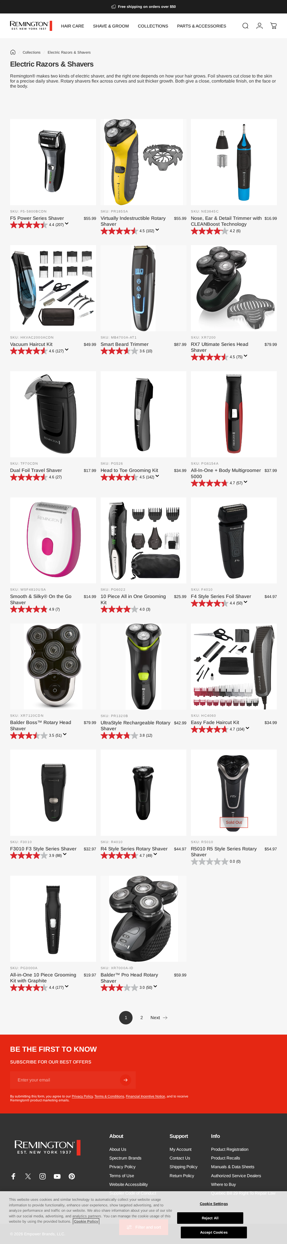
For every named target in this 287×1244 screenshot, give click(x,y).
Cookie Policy (86, 1221)
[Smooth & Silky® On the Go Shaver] (53, 540)
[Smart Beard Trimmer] (144, 288)
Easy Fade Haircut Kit (215, 722)
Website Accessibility (128, 1184)
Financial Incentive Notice (145, 1096)
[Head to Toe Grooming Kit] (144, 414)
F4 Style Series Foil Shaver (221, 596)
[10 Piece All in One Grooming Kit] (144, 540)
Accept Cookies (214, 1232)
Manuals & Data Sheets (232, 1166)
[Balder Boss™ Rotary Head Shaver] (53, 667)
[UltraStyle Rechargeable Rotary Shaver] (144, 667)
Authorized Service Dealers (236, 1175)
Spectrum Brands (125, 1158)
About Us (117, 1149)
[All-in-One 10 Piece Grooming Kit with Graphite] (53, 919)
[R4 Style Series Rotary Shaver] (144, 793)
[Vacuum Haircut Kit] (53, 288)
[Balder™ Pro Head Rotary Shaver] (144, 919)
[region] (143, 1217)
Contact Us (180, 1158)
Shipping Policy (184, 1166)
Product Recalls (225, 1158)
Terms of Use (121, 1175)
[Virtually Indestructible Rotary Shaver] (144, 162)
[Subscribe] (125, 1080)
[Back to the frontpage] (13, 52)
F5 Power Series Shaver (37, 218)
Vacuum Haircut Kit (31, 344)
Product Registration (229, 1149)
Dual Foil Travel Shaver (36, 470)
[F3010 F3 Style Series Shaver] (53, 793)
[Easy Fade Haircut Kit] (234, 667)
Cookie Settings (214, 1204)
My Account (180, 1149)
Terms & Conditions (109, 1096)
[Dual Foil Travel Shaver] (53, 414)
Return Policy (182, 1175)
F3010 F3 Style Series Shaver (43, 849)
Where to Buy (223, 1184)
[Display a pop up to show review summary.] (67, 225)
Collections (32, 52)
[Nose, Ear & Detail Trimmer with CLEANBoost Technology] (234, 162)
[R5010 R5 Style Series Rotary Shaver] (234, 793)
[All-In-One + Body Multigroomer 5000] (234, 414)
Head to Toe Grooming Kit (129, 470)
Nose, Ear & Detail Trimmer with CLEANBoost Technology (226, 221)
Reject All (210, 1218)
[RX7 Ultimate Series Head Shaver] (234, 288)
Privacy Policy (82, 1096)
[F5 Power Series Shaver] (53, 162)
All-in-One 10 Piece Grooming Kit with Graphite (43, 978)
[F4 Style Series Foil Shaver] (234, 540)
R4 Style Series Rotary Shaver (134, 849)
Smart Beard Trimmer (125, 344)
